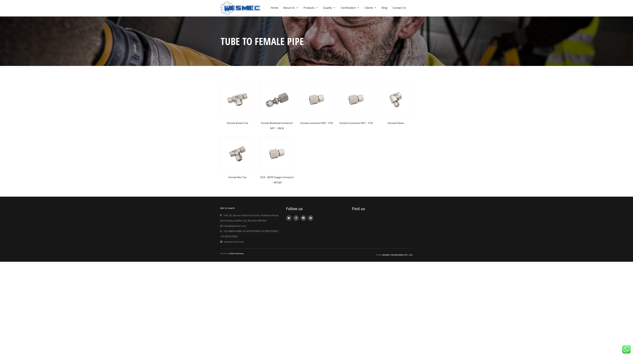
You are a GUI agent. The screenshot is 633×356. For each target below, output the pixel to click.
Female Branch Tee (237, 123)
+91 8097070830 (251, 231)
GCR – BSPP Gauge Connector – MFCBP (277, 180)
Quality (327, 8)
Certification (348, 8)
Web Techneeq (236, 253)
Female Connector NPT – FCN (356, 123)
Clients (368, 8)
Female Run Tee (237, 177)
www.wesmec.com (234, 241)
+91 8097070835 (229, 236)
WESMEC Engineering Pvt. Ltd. (397, 255)
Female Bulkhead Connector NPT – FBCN (277, 125)
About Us (289, 8)
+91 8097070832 (269, 231)
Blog (384, 8)
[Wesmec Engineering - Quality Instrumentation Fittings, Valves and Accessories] (242, 8)
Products (309, 8)
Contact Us (399, 8)
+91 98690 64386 (233, 231)
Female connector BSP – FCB (316, 123)
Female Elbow (396, 123)
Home (274, 8)
